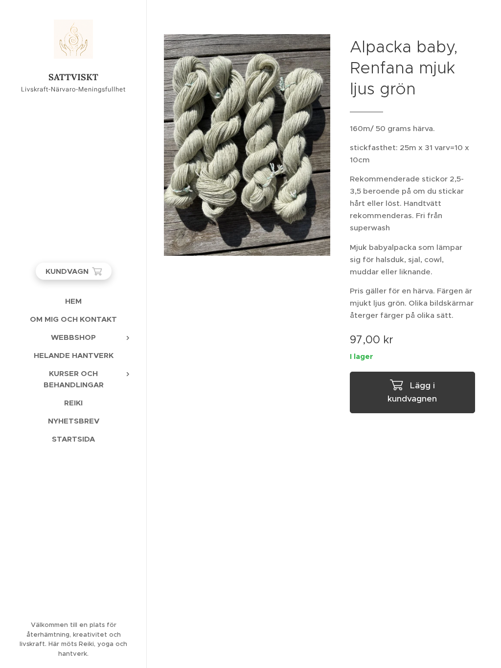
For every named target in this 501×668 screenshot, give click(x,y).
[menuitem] (73, 301)
